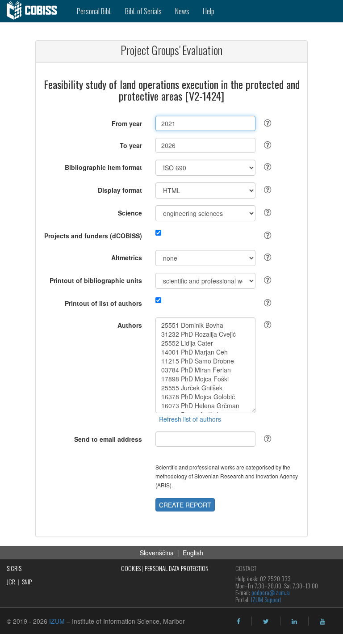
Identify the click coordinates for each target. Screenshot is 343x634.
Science (130, 212)
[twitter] (266, 621)
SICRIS (14, 568)
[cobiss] (35, 11)
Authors (129, 325)
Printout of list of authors (103, 303)
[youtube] (322, 621)
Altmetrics (126, 257)
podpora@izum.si (270, 592)
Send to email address (108, 439)
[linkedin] (294, 621)
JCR (11, 581)
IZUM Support (266, 599)
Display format (120, 190)
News (182, 11)
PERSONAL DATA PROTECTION (177, 568)
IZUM (57, 621)
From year (127, 123)
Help (208, 11)
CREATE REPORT (185, 504)
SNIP (27, 581)
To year (131, 145)
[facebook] (238, 621)
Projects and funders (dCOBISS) (93, 235)
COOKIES (131, 568)
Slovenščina (157, 552)
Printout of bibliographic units (96, 280)
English (193, 552)
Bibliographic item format (103, 167)
